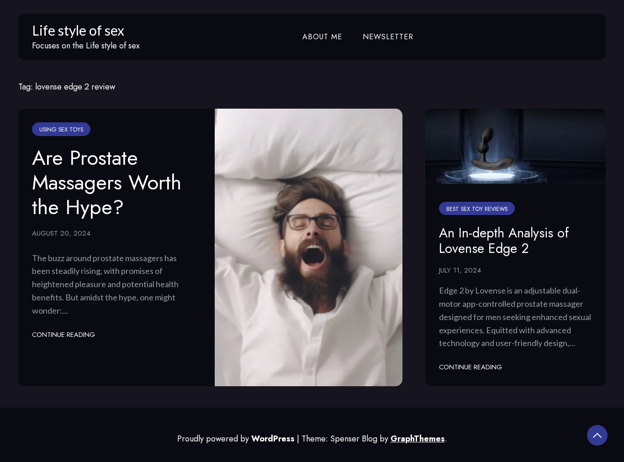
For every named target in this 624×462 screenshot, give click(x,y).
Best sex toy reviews (477, 209)
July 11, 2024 (460, 270)
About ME (322, 36)
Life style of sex (78, 30)
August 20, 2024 (61, 233)
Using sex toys (61, 130)
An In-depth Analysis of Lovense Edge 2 (504, 240)
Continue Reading (63, 334)
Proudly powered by (236, 439)
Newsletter (388, 36)
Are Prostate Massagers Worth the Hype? (106, 182)
